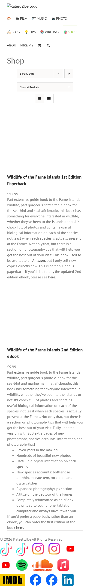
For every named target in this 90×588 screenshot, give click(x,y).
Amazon (38, 260)
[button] (48, 45)
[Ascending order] (68, 73)
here (51, 277)
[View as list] (48, 98)
